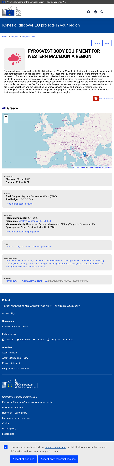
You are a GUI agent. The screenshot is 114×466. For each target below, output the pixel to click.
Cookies (6, 423)
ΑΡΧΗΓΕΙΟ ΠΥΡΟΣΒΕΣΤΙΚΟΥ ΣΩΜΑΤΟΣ (27, 281)
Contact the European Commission (19, 397)
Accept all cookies (23, 459)
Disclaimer (107, 167)
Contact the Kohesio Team (15, 326)
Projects (14, 37)
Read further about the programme (22, 232)
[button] (84, 155)
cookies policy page (55, 447)
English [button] (95, 12)
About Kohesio (9, 353)
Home (5, 37)
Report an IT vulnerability (14, 413)
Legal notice (8, 434)
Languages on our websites (15, 418)
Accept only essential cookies (58, 459)
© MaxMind (99, 167)
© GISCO (90, 167)
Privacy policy (9, 428)
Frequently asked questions (15, 368)
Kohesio (6, 300)
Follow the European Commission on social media (27, 402)
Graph (97, 43)
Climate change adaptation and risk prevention (29, 246)
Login (89, 12)
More (107, 43)
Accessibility (8, 313)
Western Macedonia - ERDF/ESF (35, 221)
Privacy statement (11, 363)
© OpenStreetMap (79, 167)
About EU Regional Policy (15, 358)
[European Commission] (11, 11)
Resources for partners (13, 407)
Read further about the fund (19, 204)
